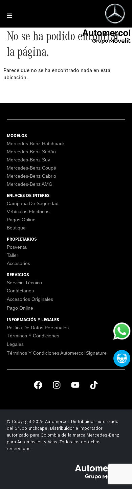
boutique (16, 227)
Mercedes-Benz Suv (28, 159)
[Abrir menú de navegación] (9, 15)
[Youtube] (75, 384)
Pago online (20, 308)
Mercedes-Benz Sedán (31, 151)
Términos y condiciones (33, 335)
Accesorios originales (30, 299)
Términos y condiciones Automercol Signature (57, 353)
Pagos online (21, 219)
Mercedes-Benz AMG (29, 184)
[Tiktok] (94, 384)
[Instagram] (56, 384)
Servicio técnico (24, 282)
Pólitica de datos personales (38, 327)
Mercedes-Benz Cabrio (31, 176)
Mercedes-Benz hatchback (36, 143)
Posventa (17, 247)
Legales (15, 344)
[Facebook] (38, 384)
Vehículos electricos (28, 211)
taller (12, 255)
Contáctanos (20, 290)
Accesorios (18, 263)
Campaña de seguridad (33, 203)
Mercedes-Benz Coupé (31, 168)
